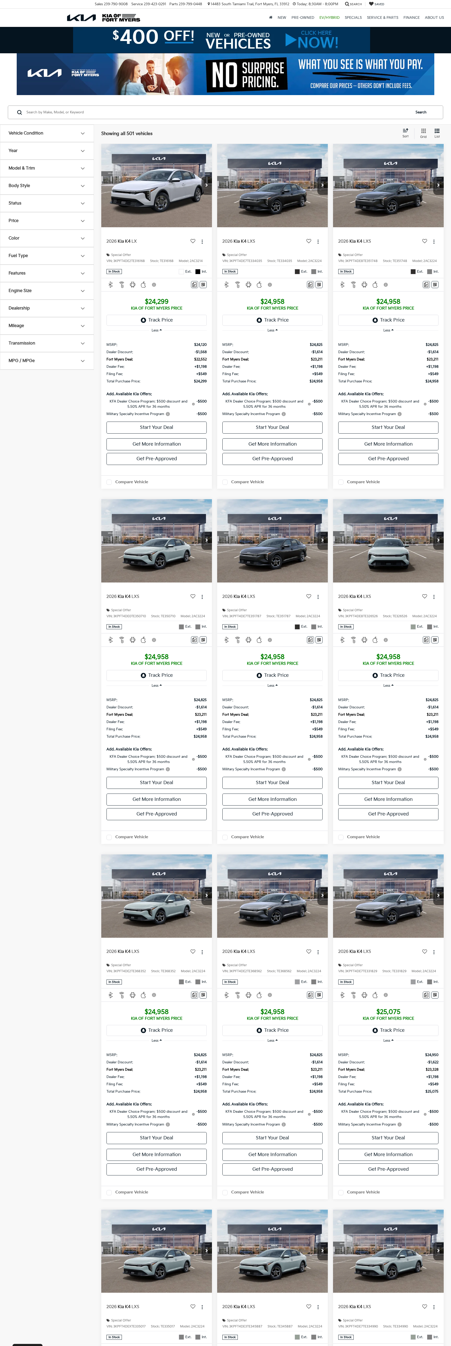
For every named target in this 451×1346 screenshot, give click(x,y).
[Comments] (194, 284)
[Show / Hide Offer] (221, 40)
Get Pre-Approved (157, 459)
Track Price (160, 320)
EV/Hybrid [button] (329, 17)
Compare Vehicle (131, 482)
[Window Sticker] (203, 284)
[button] (206, 186)
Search (421, 112)
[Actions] (202, 241)
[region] (156, 379)
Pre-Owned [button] (303, 17)
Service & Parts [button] (382, 17)
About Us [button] (434, 17)
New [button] (282, 17)
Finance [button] (411, 17)
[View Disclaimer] (154, 284)
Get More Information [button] (157, 444)
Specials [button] (353, 17)
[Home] (270, 18)
